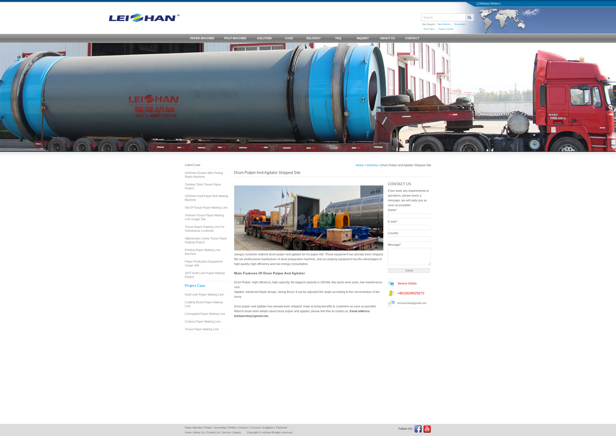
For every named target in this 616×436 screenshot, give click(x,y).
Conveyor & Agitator (261, 427)
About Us (199, 432)
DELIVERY (313, 38)
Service (226, 432)
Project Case (195, 286)
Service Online (407, 283)
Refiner (232, 427)
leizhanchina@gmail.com (412, 303)
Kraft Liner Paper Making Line (204, 294)
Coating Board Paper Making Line (204, 304)
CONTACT (412, 38)
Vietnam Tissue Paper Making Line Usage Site (204, 217)
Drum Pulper (429, 29)
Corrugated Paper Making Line (205, 314)
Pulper (208, 427)
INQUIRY (363, 38)
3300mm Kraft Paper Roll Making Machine (206, 198)
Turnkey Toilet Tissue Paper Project (203, 186)
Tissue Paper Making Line (202, 329)
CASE (289, 38)
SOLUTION (264, 38)
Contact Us (213, 432)
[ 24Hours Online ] (488, 3)
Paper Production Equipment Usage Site (204, 263)
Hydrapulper (460, 24)
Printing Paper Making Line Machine (202, 252)
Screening (220, 427)
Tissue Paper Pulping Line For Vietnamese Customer (205, 228)
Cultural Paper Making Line (203, 321)
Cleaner (243, 427)
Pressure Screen (446, 29)
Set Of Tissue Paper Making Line (206, 207)
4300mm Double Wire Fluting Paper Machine (204, 174)
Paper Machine (444, 24)
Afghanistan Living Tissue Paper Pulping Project (206, 240)
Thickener (281, 427)
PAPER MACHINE (202, 38)
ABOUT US (387, 38)
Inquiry (237, 432)
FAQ (338, 38)
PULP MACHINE (235, 38)
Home (360, 165)
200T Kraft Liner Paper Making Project (205, 275)
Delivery (372, 165)
